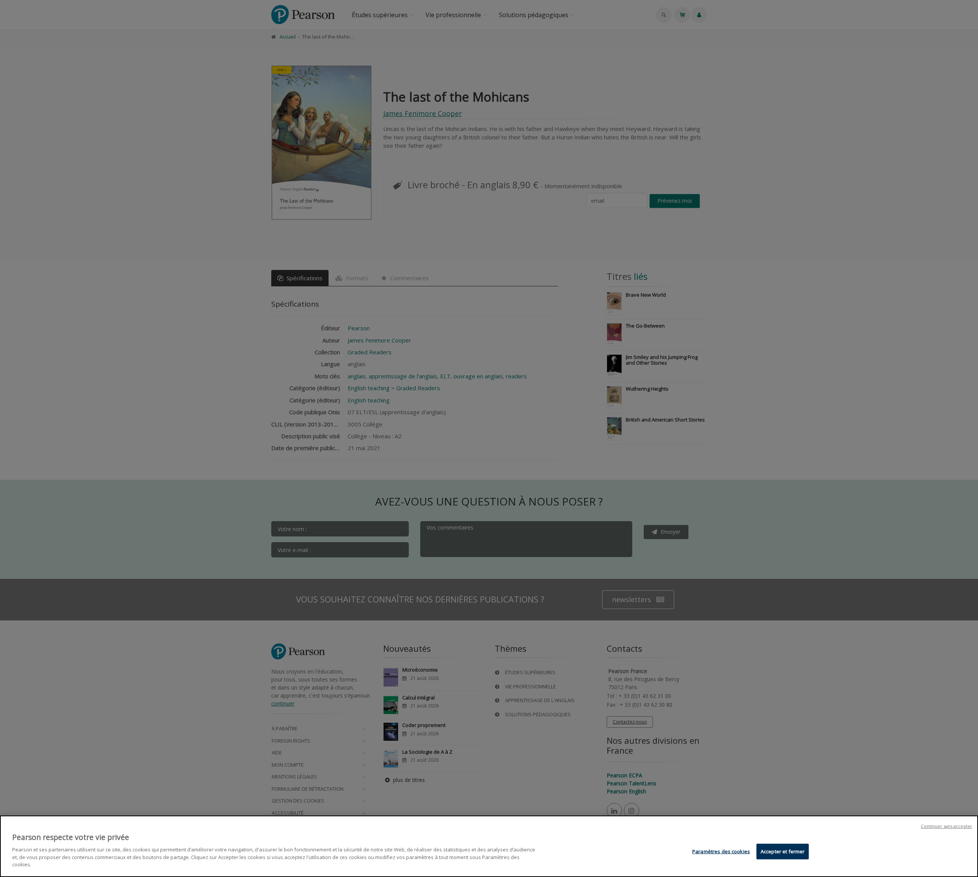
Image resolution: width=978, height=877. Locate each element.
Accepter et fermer (783, 851)
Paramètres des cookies (721, 851)
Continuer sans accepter (946, 826)
